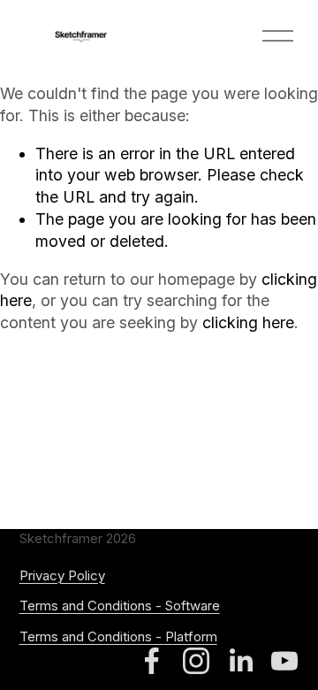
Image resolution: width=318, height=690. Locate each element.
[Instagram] (196, 661)
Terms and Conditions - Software (119, 606)
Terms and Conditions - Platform (118, 637)
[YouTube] (284, 661)
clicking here (248, 322)
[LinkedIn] (240, 661)
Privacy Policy (62, 576)
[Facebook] (152, 661)
